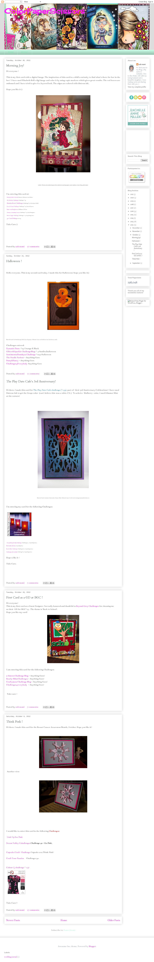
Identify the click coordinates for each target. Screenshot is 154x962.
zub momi (142, 64)
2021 (132, 194)
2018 (132, 204)
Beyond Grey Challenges (87, 606)
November (136, 231)
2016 (132, 211)
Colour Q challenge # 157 (17, 867)
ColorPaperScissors (44, 10)
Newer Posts (13, 920)
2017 (132, 208)
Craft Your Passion (15, 858)
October (135, 235)
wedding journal (10, 957)
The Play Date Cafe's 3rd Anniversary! (31, 381)
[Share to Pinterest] (54, 246)
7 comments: (33, 583)
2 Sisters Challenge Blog (17, 676)
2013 (132, 222)
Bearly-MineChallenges (17, 679)
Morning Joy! (15, 66)
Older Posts (114, 920)
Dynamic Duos (12, 348)
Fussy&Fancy (12, 360)
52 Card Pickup (12, 218)
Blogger (92, 946)
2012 (132, 225)
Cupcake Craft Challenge (18, 852)
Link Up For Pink (15, 837)
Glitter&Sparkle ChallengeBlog (20, 351)
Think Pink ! (14, 722)
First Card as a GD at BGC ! (24, 597)
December (136, 228)
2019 (132, 201)
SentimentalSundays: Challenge (21, 354)
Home (11, 52)
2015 (132, 215)
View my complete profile (137, 87)
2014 (132, 218)
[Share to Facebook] (52, 246)
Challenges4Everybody (16, 363)
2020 (132, 198)
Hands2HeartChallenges (15, 203)
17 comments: (33, 246)
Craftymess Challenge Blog (18, 682)
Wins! (24, 52)
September (136, 263)
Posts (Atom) (69, 930)
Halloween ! (14, 261)
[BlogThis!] (47, 246)
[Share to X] (50, 246)
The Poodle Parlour (15, 357)
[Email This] (45, 246)
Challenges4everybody (16, 685)
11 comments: (33, 373)
